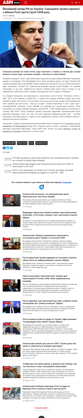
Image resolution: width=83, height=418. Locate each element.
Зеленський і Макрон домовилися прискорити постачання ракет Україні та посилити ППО (46, 236)
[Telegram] (11, 147)
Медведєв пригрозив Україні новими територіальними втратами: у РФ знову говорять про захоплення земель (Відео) (50, 215)
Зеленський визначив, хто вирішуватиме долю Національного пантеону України (46, 195)
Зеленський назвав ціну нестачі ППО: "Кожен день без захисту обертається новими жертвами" (49, 344)
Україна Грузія (22, 143)
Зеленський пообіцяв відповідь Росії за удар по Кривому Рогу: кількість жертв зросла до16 (46, 387)
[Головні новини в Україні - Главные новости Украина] (11, 3)
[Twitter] (7, 147)
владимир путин (42, 143)
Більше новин (41, 408)
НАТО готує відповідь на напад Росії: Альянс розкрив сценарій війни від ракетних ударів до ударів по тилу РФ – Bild (42, 171)
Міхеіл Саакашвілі (9, 143)
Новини (5, 16)
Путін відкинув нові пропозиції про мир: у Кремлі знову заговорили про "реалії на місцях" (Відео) (50, 302)
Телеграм (66, 182)
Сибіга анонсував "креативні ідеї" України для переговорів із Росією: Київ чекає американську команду (46, 278)
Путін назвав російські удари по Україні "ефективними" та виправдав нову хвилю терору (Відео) (50, 320)
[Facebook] (4, 147)
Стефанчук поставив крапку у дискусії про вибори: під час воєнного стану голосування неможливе (50, 365)
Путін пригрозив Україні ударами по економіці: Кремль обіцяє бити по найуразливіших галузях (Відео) (50, 258)
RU (79, 2)
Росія (31, 143)
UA (76, 2)
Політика (11, 16)
